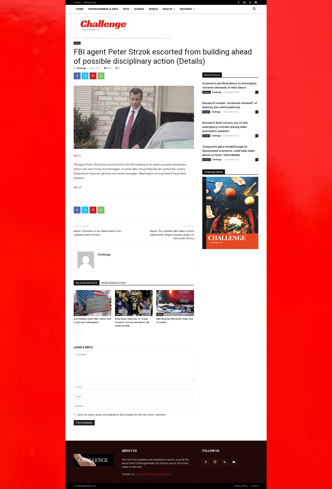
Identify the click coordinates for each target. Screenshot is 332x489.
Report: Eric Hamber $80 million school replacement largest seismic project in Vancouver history (172, 235)
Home (80, 9)
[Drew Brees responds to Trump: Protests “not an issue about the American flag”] (134, 303)
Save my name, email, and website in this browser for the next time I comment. (121, 414)
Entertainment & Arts (103, 9)
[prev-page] (76, 332)
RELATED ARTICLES (86, 283)
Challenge (81, 68)
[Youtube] (255, 2)
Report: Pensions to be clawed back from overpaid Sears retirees (97, 233)
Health (167, 9)
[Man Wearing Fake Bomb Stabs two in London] (175, 303)
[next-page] (81, 332)
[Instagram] (244, 2)
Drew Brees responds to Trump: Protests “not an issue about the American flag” (132, 322)
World (153, 9)
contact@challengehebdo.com (153, 474)
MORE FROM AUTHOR (114, 283)
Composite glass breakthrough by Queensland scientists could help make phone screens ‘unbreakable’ (228, 151)
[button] (254, 9)
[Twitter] (250, 2)
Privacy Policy (90, 2)
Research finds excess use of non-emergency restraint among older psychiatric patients (225, 127)
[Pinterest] (93, 75)
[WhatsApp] (101, 75)
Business (186, 9)
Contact (77, 2)
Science (139, 9)
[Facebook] (238, 2)
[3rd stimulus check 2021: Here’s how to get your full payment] (92, 303)
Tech (126, 9)
